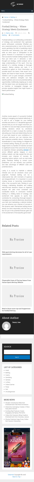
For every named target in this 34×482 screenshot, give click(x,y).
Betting (4, 35)
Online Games (9, 384)
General (7, 380)
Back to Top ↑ (17, 477)
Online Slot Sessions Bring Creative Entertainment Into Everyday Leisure (17, 416)
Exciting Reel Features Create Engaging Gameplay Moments (15, 412)
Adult (7, 370)
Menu (3, 11)
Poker (7, 387)
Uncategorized (10, 391)
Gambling (8, 377)
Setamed (11, 475)
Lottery (7, 382)
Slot (6, 389)
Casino (7, 375)
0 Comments (15, 35)
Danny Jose (9, 33)
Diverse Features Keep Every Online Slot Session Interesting (16, 420)
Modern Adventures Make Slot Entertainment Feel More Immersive (16, 403)
